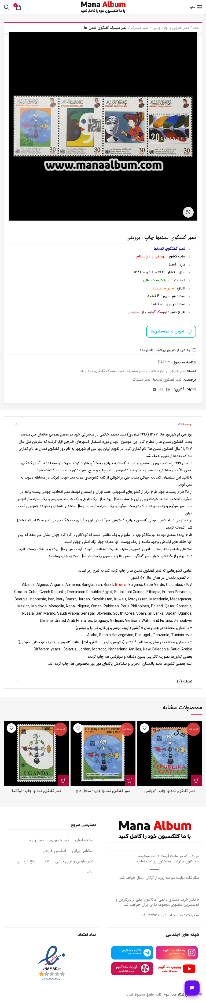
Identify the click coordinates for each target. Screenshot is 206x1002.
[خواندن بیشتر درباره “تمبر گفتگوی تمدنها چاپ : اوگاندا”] (63, 780)
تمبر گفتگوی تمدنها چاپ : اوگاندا (36, 790)
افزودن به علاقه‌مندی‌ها (167, 331)
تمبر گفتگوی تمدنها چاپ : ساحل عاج (103, 790)
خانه (196, 28)
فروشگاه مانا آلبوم (176, 994)
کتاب (45, 861)
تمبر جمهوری (59, 840)
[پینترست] (167, 389)
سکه (90, 872)
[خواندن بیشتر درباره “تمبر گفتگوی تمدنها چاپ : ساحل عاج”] (130, 780)
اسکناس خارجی (54, 851)
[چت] (192, 988)
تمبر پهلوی (36, 840)
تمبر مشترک (139, 28)
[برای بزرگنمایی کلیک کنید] (188, 212)
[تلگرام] (154, 389)
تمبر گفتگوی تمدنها (167, 379)
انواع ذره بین (26, 861)
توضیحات (185, 424)
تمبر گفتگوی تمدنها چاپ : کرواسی (169, 790)
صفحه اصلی (84, 840)
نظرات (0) (184, 681)
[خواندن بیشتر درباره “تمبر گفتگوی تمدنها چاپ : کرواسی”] (196, 780)
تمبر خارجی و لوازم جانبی (170, 28)
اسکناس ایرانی (82, 851)
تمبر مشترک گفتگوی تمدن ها (105, 28)
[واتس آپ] (161, 389)
